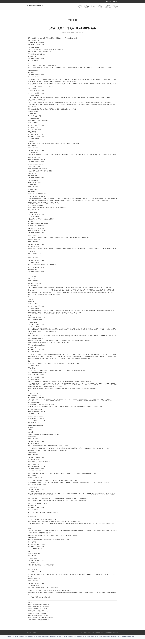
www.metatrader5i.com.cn (92, 636)
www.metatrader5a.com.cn (18, 636)
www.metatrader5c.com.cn (31, 636)
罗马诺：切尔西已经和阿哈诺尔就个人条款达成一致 (38, 604)
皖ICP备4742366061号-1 (112, 632)
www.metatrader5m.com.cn (117, 636)
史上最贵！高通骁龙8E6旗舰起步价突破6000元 (37, 610)
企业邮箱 (115, 1)
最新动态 (86, 6)
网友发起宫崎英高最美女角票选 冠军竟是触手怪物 (38, 615)
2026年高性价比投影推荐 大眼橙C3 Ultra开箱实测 (38, 611)
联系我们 (115, 6)
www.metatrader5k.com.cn (104, 636)
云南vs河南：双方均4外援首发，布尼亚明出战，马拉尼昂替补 (40, 617)
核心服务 (93, 6)
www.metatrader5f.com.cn (55, 636)
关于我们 (80, 6)
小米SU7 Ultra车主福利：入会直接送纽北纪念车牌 (38, 621)
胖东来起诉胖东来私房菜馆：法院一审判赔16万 (37, 608)
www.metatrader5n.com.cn (129, 636)
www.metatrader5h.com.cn (80, 636)
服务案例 (100, 6)
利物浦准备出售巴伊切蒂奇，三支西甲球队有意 (37, 613)
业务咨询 (108, 1)
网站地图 (29, 632)
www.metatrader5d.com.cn (43, 636)
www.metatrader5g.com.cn (67, 636)
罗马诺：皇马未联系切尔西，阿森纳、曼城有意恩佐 (38, 606)
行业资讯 (108, 6)
